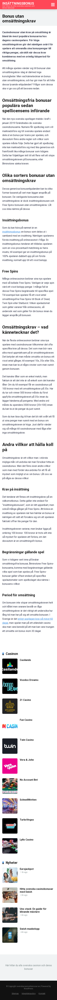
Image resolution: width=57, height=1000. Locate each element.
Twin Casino (27, 739)
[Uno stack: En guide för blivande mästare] (9, 921)
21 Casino (25, 699)
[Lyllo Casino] (9, 852)
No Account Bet (29, 779)
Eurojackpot (27, 869)
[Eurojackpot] (9, 882)
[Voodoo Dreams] (9, 693)
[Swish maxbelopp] (9, 941)
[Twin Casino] (9, 752)
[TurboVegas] (9, 832)
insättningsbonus (11, 231)
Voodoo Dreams (29, 680)
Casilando (25, 660)
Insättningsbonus (18, 3)
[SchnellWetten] (9, 812)
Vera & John (27, 759)
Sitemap (15, 993)
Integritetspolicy (29, 993)
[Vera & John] (9, 772)
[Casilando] (9, 673)
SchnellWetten (28, 799)
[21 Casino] (9, 713)
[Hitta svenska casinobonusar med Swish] (9, 902)
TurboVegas (27, 819)
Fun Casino (26, 719)
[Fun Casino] (9, 733)
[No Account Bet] (9, 792)
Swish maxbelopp (30, 928)
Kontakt (42, 993)
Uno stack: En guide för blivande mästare (33, 910)
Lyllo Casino (26, 839)
